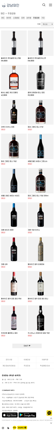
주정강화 (11, 13)
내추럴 (28, 18)
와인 (3, 13)
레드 (2, 18)
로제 (23, 18)
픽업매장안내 (45, 366)
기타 (43, 18)
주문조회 (27, 366)
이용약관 (45, 360)
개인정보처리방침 (8, 366)
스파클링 (16, 18)
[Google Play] (27, 417)
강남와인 (12, 5)
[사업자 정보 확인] (30, 400)
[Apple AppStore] (10, 417)
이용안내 (27, 360)
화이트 (8, 18)
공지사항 (9, 360)
